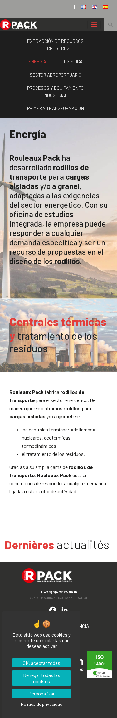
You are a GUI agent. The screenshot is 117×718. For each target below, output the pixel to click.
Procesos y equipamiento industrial (55, 91)
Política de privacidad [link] (41, 704)
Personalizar (41, 693)
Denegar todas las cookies (41, 678)
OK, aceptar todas (41, 663)
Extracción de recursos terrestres (55, 44)
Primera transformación (55, 108)
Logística (72, 61)
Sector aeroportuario (55, 75)
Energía (37, 61)
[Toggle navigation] (94, 25)
